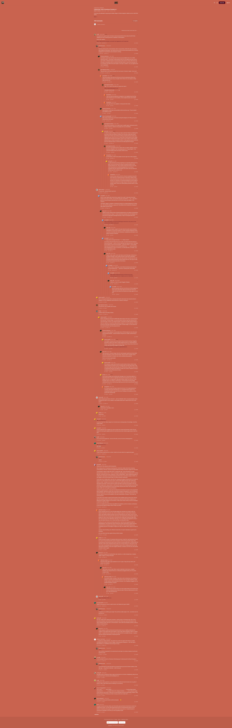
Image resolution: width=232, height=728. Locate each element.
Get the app (122, 722)
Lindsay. (98, 672)
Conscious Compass (99, 7)
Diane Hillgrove (100, 443)
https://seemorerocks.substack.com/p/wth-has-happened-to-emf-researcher (112, 41)
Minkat (103, 374)
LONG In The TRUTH (101, 639)
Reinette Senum (97, 10)
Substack (110, 725)
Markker (98, 618)
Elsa (97, 437)
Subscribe (222, 2)
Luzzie (98, 657)
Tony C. (103, 211)
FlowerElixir (104, 75)
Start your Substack (113, 722)
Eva (97, 680)
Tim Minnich (99, 602)
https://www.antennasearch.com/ (111, 88)
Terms (119, 719)
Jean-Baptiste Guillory (105, 69)
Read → (95, 16)
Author (100, 47)
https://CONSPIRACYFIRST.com (105, 597)
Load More (96, 714)
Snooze (98, 419)
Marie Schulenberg (106, 116)
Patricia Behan (100, 698)
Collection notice (124, 719)
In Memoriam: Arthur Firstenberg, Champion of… (105, 9)
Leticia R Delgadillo (101, 687)
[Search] (214, 2)
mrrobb (102, 195)
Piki (97, 34)
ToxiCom (100, 397)
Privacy (115, 719)
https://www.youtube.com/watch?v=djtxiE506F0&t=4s (115, 346)
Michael (98, 464)
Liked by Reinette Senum (102, 420)
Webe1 (100, 311)
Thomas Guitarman (105, 56)
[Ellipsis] (137, 34)
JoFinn (105, 131)
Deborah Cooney (102, 509)
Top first (136, 20)
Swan (98, 704)
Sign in (228, 2)
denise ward (101, 297)
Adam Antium (101, 189)
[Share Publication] (217, 2)
